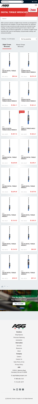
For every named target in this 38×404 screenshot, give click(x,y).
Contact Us (19, 359)
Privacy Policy (19, 364)
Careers (19, 356)
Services (19, 345)
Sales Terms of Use (19, 362)
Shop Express (19, 335)
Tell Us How (19, 304)
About (19, 351)
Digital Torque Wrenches (7, 45)
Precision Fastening (19, 337)
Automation (19, 340)
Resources (19, 348)
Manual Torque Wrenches (20, 45)
